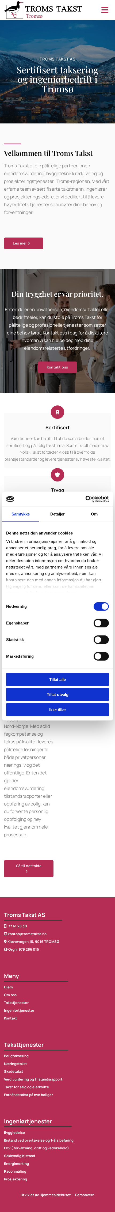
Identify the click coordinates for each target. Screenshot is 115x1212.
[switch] (101, 623)
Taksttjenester (16, 1002)
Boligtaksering (16, 1055)
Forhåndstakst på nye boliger (28, 1094)
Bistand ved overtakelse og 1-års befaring (39, 1140)
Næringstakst (15, 1063)
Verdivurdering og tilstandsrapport (33, 1079)
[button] (100, 10)
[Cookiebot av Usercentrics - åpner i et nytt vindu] (85, 499)
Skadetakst (13, 1071)
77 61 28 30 (15, 926)
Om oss (10, 994)
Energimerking (16, 1163)
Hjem (8, 987)
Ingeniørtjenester (19, 1010)
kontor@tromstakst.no (27, 933)
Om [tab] (94, 513)
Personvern (84, 1194)
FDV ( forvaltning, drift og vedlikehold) (36, 1148)
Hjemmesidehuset (55, 1194)
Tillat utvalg (57, 694)
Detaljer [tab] (57, 513)
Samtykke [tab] (20, 513)
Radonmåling (15, 1171)
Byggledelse (14, 1132)
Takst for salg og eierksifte (26, 1087)
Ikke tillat (57, 709)
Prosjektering (15, 1179)
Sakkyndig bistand (19, 1155)
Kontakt (10, 1018)
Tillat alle (57, 679)
